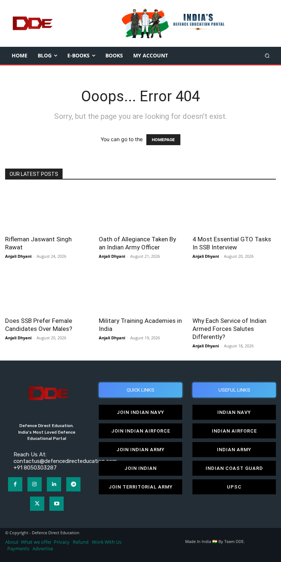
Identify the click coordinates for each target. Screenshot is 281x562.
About (12, 542)
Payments (18, 549)
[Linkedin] (54, 484)
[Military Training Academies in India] (140, 291)
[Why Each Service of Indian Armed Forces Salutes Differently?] (234, 291)
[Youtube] (56, 504)
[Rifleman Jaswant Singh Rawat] (47, 209)
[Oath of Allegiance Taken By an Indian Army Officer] (140, 209)
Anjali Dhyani (18, 256)
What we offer (36, 542)
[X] (37, 504)
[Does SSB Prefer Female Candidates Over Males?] (47, 291)
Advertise (43, 549)
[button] (267, 55)
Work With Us (106, 542)
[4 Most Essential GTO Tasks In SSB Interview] (234, 209)
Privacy (62, 542)
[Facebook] (15, 484)
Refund (81, 542)
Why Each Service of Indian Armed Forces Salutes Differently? (229, 328)
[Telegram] (73, 484)
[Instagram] (34, 484)
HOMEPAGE (163, 139)
